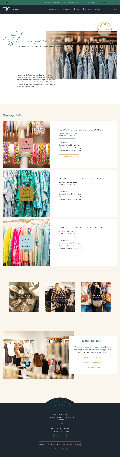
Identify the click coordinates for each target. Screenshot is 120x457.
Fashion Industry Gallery (11, 9)
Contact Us (42, 444)
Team (115, 9)
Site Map (69, 444)
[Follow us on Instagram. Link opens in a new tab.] (3, 2)
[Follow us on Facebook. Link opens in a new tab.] (7, 2)
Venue (79, 9)
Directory (53, 9)
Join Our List (60, 435)
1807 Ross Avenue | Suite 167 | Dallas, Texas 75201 (60, 417)
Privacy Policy (61, 444)
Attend (88, 9)
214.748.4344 (60, 419)
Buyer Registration (51, 2)
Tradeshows (67, 9)
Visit (107, 9)
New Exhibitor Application (72, 2)
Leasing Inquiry (91, 2)
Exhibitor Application (93, 363)
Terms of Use (51, 444)
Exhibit (98, 9)
